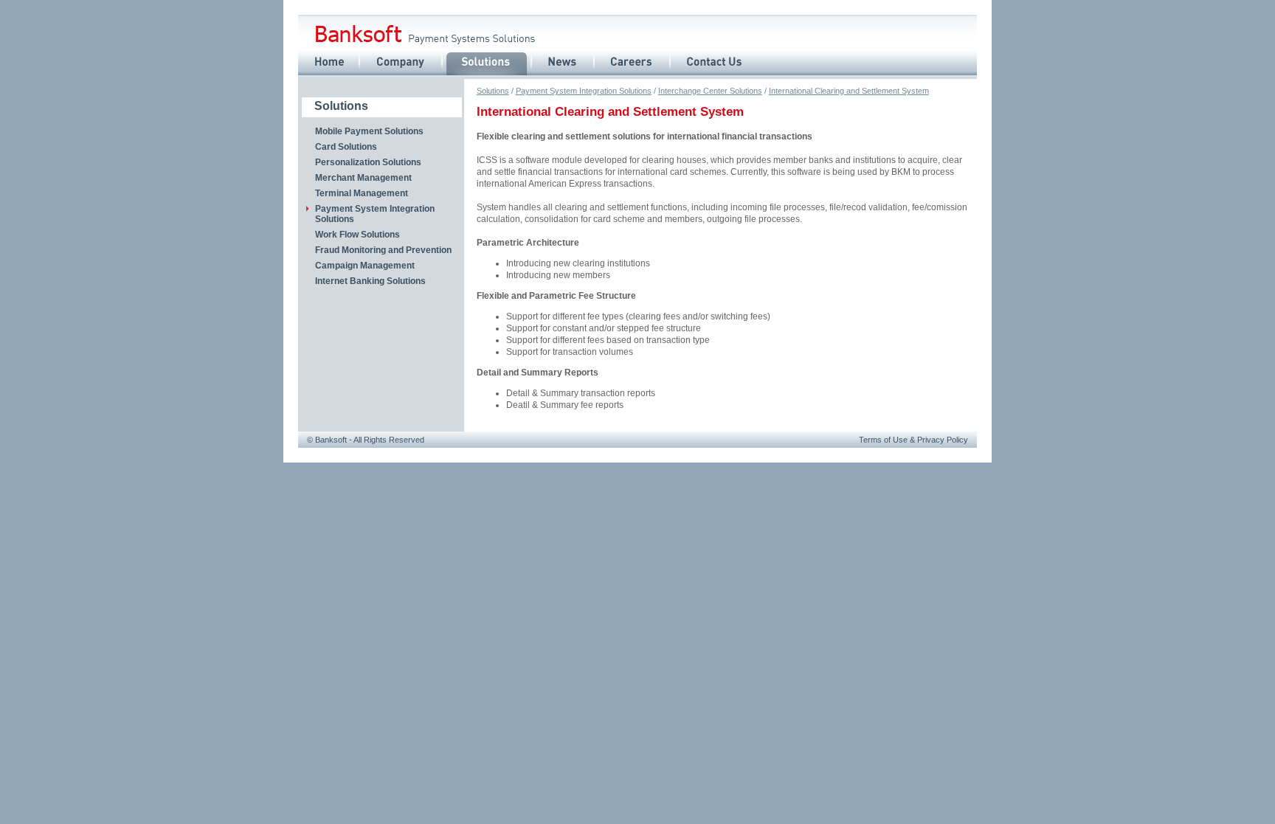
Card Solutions (346, 147)
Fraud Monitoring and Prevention (383, 250)
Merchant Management (363, 178)
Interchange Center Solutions (710, 90)
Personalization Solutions (368, 162)
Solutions (493, 90)
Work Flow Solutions (357, 234)
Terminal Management (361, 193)
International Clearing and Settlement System (849, 90)
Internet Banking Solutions (370, 281)
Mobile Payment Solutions (369, 131)
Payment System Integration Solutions (584, 90)
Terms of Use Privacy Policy (913, 439)
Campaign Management (365, 265)
